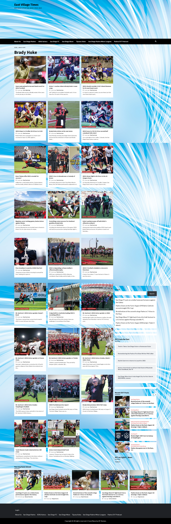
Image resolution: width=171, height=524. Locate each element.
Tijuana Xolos (81, 41)
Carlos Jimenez (112, 498)
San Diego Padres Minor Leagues (99, 41)
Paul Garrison (60, 90)
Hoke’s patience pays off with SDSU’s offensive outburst (95, 222)
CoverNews (92, 521)
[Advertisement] (85, 25)
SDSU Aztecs (42, 41)
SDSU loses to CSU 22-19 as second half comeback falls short (95, 132)
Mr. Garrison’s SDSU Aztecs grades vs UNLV (96, 313)
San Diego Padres (29, 41)
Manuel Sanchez (29, 496)
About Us (17, 41)
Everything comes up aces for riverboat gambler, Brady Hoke (62, 222)
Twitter (117, 462)
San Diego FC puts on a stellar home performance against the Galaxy (135, 301)
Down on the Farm (135, 410)
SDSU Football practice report (59, 405)
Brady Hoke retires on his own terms (61, 131)
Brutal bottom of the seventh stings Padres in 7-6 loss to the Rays (135, 312)
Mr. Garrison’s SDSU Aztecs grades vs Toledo (63, 358)
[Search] (156, 41)
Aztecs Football (24, 79)
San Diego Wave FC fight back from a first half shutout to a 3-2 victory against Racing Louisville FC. (135, 318)
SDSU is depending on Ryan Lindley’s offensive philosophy (60, 269)
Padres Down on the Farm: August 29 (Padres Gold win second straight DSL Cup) (135, 307)
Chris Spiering (26, 90)
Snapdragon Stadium (21, 81)
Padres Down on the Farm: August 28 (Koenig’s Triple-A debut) (135, 324)
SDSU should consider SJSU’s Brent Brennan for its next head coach (97, 87)
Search (117, 289)
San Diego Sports (34, 79)
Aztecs (17, 79)
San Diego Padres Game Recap (138, 434)
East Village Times (26, 5)
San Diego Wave (67, 41)
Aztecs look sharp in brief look (59, 450)
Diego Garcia (55, 498)
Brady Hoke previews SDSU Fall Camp (95, 405)
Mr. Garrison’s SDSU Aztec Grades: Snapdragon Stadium (26, 406)
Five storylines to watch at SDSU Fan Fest (29, 268)
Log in (17, 510)
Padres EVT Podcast (121, 41)
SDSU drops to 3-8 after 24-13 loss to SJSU (29, 131)
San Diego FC (54, 41)
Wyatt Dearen (84, 496)
